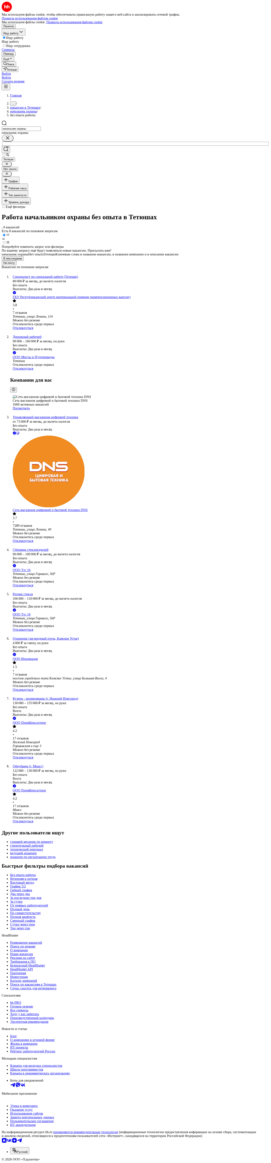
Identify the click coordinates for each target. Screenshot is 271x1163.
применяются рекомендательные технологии (85, 1132)
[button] (6, 73)
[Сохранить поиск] (6, 149)
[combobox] (21, 128)
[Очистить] (8, 138)
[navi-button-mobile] (6, 86)
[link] (9, 64)
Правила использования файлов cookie (74, 22)
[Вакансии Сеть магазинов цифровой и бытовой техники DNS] (140, 472)
